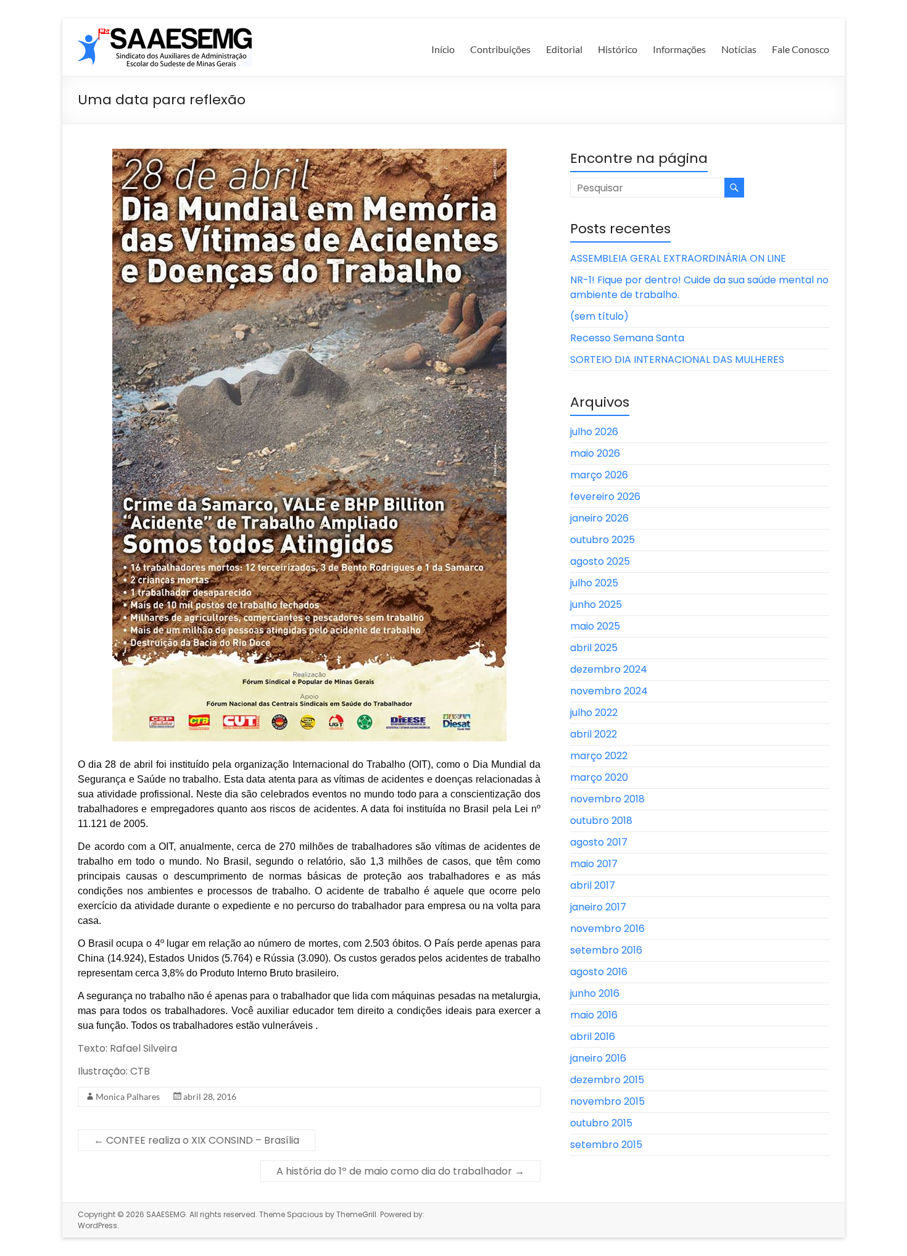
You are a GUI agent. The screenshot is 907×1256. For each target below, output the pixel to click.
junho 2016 (594, 993)
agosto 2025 (600, 561)
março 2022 (598, 756)
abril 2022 (593, 734)
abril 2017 (592, 885)
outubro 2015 (601, 1123)
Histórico (617, 49)
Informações (679, 49)
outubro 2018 (601, 820)
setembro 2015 (606, 1144)
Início (443, 49)
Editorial (564, 49)
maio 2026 (595, 453)
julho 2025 (594, 583)
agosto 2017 (598, 842)
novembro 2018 (607, 799)
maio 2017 (594, 864)
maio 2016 (594, 1015)
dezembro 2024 (608, 669)
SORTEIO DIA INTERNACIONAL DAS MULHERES (677, 359)
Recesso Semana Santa (627, 338)
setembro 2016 (606, 950)
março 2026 (599, 475)
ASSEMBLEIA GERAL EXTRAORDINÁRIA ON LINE (678, 258)
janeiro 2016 (598, 1058)
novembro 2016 (607, 928)
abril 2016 (592, 1036)
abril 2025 (594, 648)
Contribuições (500, 49)
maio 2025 (595, 626)
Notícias (738, 49)
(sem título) (599, 316)
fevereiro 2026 (605, 496)
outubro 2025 (602, 540)
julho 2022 (594, 712)
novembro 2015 (607, 1101)
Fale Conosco (800, 49)
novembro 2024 (609, 691)
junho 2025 (596, 604)
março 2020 (599, 777)
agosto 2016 (598, 972)
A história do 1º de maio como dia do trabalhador (400, 1171)
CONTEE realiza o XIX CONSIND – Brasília (196, 1140)
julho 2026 (594, 432)
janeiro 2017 (598, 907)
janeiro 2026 (599, 518)
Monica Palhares (128, 1096)
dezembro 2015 (607, 1080)
